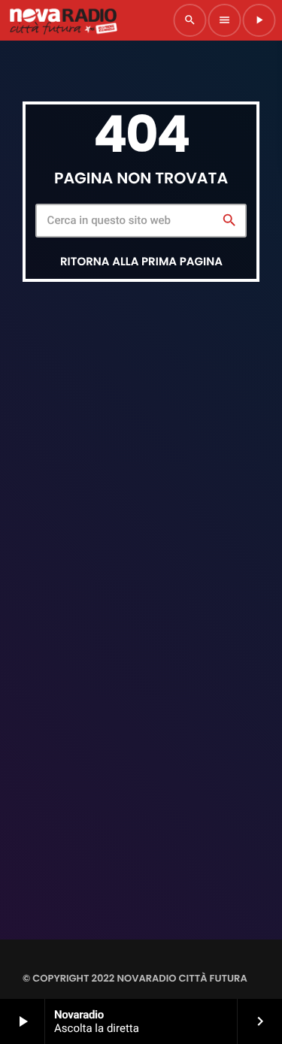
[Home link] (63, 20)
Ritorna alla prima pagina (141, 262)
